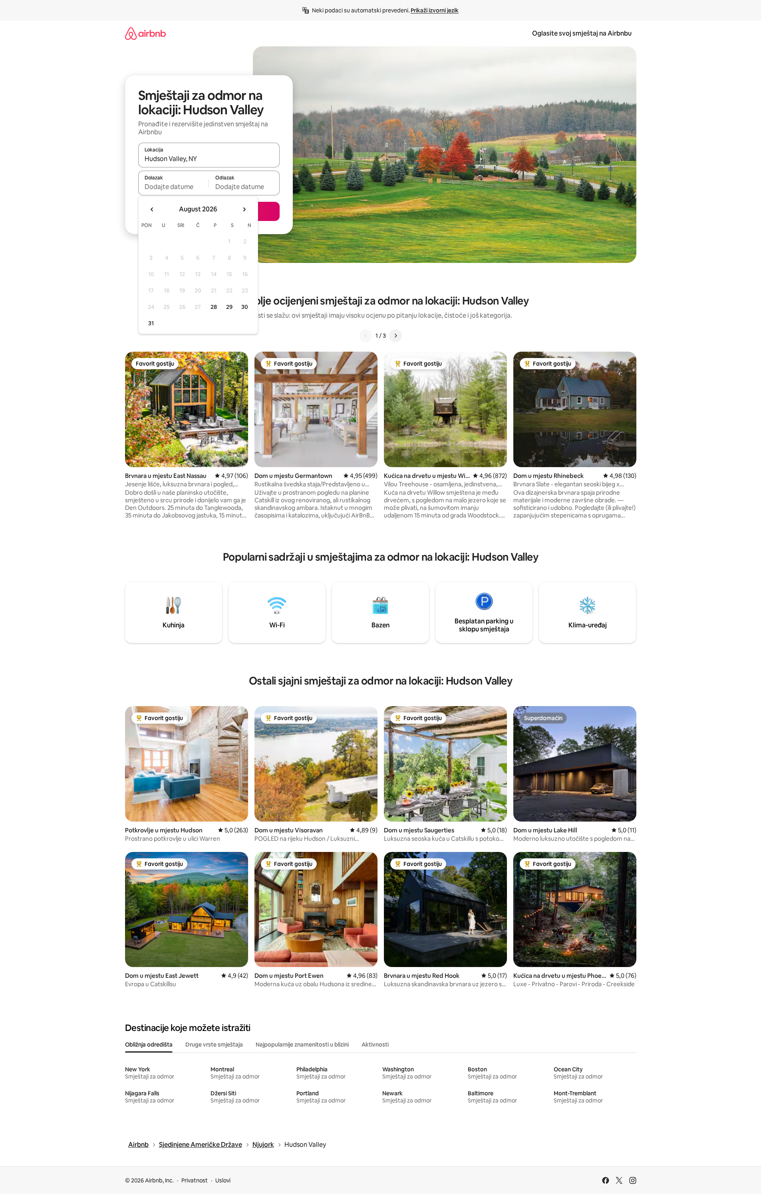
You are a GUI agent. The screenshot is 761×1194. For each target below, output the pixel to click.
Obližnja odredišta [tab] (149, 1044)
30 (244, 306)
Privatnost (194, 1180)
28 (214, 306)
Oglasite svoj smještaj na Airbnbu (582, 33)
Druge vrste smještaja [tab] (214, 1044)
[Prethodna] (366, 335)
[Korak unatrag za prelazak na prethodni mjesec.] (152, 209)
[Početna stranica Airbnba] (145, 33)
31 (151, 323)
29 (229, 306)
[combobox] (209, 158)
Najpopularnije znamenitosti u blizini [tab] (302, 1044)
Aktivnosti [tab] (375, 1044)
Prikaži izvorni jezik (435, 10)
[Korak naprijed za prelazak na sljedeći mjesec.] (244, 209)
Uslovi (222, 1180)
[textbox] (174, 186)
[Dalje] (395, 335)
